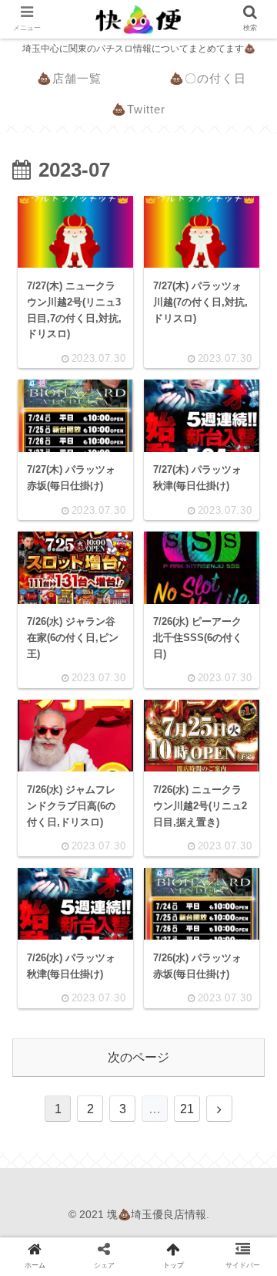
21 (187, 1109)
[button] (244, 1225)
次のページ (138, 1057)
